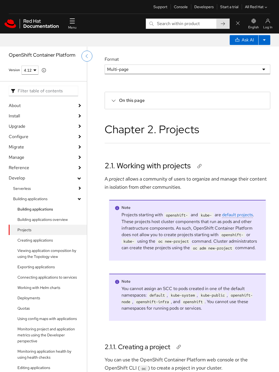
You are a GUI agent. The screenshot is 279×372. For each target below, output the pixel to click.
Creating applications (35, 240)
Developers (204, 6)
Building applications (30, 198)
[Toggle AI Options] (264, 40)
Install (14, 116)
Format (112, 59)
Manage (16, 157)
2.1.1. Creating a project (137, 347)
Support (160, 6)
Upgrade (17, 126)
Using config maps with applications (47, 318)
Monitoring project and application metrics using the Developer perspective (46, 335)
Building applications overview (42, 219)
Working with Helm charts (38, 287)
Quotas (23, 308)
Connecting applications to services (47, 277)
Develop (17, 178)
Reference (19, 167)
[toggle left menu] (86, 56)
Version (14, 70)
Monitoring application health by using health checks (44, 354)
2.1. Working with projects (148, 165)
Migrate (16, 147)
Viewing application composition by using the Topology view (46, 253)
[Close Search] (238, 23)
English (253, 27)
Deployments (28, 297)
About (15, 105)
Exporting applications (36, 266)
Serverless (22, 188)
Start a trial (229, 6)
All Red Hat (254, 6)
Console (181, 6)
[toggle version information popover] (44, 70)
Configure (18, 136)
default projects (237, 215)
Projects (24, 229)
